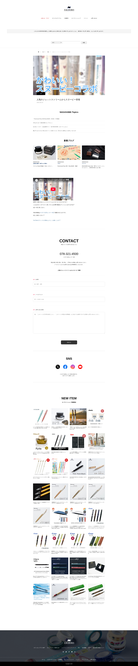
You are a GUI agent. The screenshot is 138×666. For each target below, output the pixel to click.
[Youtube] (72, 652)
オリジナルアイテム (56, 18)
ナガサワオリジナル (51, 659)
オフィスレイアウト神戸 (39, 647)
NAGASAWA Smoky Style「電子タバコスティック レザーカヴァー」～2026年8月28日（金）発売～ (93, 167)
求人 (79, 647)
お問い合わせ (94, 18)
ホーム (43, 659)
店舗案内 (66, 18)
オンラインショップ (76, 18)
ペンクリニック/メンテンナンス (68, 647)
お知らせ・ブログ (45, 18)
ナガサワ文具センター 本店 (47, 212)
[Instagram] (63, 652)
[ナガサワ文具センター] (69, 8)
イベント (86, 18)
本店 (41, 93)
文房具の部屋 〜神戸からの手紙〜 (40, 163)
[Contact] (74, 652)
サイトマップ (85, 659)
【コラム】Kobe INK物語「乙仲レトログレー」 (43, 166)
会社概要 (84, 647)
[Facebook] (69, 652)
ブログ (58, 163)
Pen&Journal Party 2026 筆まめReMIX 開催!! (67, 166)
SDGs (89, 647)
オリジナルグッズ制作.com (53, 647)
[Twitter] (66, 652)
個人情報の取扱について (98, 647)
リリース (84, 163)
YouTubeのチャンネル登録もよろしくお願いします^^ (47, 220)
